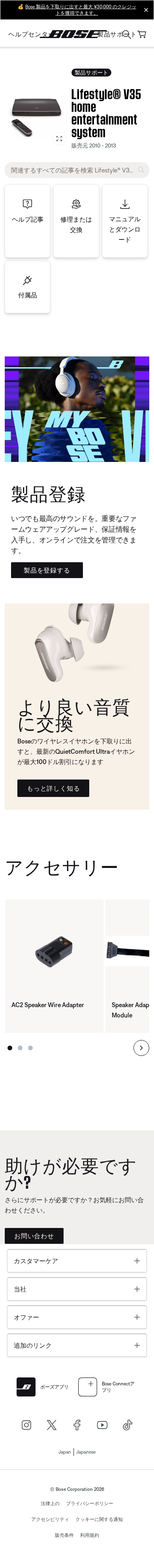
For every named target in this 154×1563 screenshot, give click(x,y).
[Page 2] (20, 1048)
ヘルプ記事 (27, 219)
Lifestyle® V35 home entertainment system (106, 111)
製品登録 (48, 492)
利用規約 (89, 1535)
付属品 (27, 295)
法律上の (50, 1503)
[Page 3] (30, 1048)
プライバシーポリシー (89, 1503)
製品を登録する (47, 570)
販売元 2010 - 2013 (93, 145)
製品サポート (91, 72)
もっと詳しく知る (53, 788)
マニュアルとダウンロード (125, 229)
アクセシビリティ (50, 1519)
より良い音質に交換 (74, 713)
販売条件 (64, 1535)
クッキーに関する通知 (99, 1519)
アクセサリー (62, 865)
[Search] (126, 35)
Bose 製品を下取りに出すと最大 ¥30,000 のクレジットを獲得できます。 (80, 10)
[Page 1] (10, 1048)
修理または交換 (76, 224)
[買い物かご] (141, 34)
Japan (64, 1452)
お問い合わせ (34, 1235)
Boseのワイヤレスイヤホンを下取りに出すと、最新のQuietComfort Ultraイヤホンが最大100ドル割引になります (76, 751)
